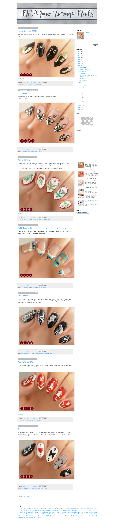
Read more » (21, 78)
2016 (22, 84)
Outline (43, 219)
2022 (79, 51)
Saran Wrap (88, 513)
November (81, 85)
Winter (93, 515)
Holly (37, 219)
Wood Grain (28, 517)
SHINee (84, 513)
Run (19, 429)
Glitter (28, 84)
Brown (78, 508)
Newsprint (33, 513)
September (82, 89)
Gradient (86, 510)
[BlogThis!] (42, 82)
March (80, 101)
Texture (52, 515)
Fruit (72, 510)
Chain (81, 508)
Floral (30, 219)
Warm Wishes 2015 (26, 362)
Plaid (35, 287)
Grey (97, 510)
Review (38, 287)
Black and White (24, 488)
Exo (26, 353)
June (80, 95)
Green (94, 510)
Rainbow (54, 513)
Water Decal (43, 287)
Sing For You (23, 296)
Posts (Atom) (27, 496)
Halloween (26, 512)
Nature (40, 219)
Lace (50, 512)
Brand (75, 508)
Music (38, 353)
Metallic (68, 512)
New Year (39, 84)
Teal (49, 515)
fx (31, 219)
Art (46, 508)
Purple (50, 513)
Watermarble (85, 515)
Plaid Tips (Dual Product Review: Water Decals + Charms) (42, 228)
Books (72, 508)
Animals (23, 353)
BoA (22, 219)
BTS (29, 488)
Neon (24, 513)
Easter (39, 510)
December (81, 67)
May (80, 97)
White (90, 515)
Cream (30, 510)
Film (57, 510)
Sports (34, 515)
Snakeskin (24, 515)
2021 (79, 53)
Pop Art (47, 513)
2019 (79, 57)
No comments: (34, 82)
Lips (62, 512)
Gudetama (21, 512)
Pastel (41, 513)
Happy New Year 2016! (27, 31)
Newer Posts (21, 494)
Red (63, 513)
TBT (47, 515)
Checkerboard (86, 508)
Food (63, 510)
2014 (79, 107)
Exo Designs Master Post (90, 180)
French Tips (27, 287)
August (81, 91)
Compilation (25, 510)
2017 (79, 61)
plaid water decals (57, 231)
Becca (88, 32)
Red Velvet (47, 219)
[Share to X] (43, 82)
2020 (79, 55)
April (80, 99)
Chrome (20, 510)
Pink (44, 513)
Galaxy (75, 510)
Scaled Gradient (94, 513)
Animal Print (38, 508)
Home (45, 494)
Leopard (53, 512)
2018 (79, 59)
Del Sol (33, 510)
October (81, 87)
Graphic (90, 510)
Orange (37, 513)
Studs (37, 515)
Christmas (26, 219)
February (81, 103)
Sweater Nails (33, 420)
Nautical (91, 512)
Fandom (29, 353)
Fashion (54, 510)
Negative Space (34, 151)
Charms (23, 287)
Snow (47, 353)
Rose (72, 513)
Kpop (32, 353)
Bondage (69, 508)
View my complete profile (90, 35)
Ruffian (80, 513)
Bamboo (49, 508)
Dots (36, 510)
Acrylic (33, 508)
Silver (20, 515)
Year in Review (34, 517)
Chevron (91, 508)
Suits (41, 515)
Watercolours (79, 515)
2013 (79, 109)
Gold (82, 510)
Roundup (76, 513)
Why (86, 162)
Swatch (44, 515)
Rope (70, 513)
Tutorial (50, 353)
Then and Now (57, 515)
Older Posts (69, 494)
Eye (44, 510)
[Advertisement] (87, 242)
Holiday (31, 84)
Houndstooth (41, 512)
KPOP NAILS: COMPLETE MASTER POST (91, 190)
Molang (72, 512)
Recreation (59, 513)
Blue (65, 508)
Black (52, 508)
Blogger (61, 523)
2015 (79, 65)
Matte (64, 512)
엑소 (53, 353)
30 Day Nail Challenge (25, 508)
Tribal (62, 515)
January (81, 105)
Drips (25, 84)
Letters (34, 84)
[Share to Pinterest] (46, 82)
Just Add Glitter (24, 93)
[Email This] (40, 82)
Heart (30, 512)
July (80, 93)
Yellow (39, 517)
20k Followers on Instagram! (91, 171)
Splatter (31, 515)
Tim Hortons (38, 420)
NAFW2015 (82, 512)
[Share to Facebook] (45, 82)
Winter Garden (24, 160)
